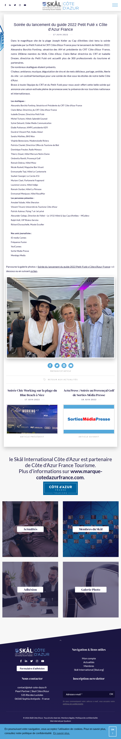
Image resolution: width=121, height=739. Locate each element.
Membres (89, 665)
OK (111, 693)
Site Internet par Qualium (60, 721)
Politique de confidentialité (86, 718)
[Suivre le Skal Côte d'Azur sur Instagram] (20, 5)
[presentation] (17, 317)
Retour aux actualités (62, 379)
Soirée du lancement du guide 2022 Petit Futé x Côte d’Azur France (74, 266)
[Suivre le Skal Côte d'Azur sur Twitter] (15, 5)
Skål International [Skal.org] (89, 669)
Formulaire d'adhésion (32, 668)
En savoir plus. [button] (61, 733)
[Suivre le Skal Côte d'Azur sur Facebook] (5, 5)
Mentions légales (68, 718)
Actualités (88, 662)
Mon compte (89, 658)
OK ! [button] (112, 731)
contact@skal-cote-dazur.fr (32, 687)
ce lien (33, 271)
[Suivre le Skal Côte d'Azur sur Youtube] (25, 5)
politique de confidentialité (73, 704)
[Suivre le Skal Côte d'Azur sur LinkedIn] (10, 5)
